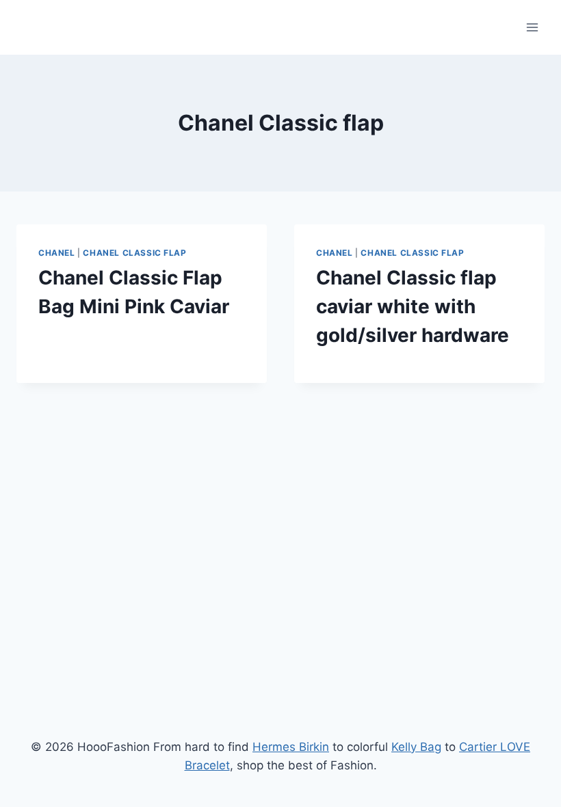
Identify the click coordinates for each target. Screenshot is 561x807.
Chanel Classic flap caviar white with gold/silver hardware (412, 306)
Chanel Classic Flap (134, 253)
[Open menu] (532, 27)
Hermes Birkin (290, 747)
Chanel (56, 253)
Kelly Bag (416, 747)
